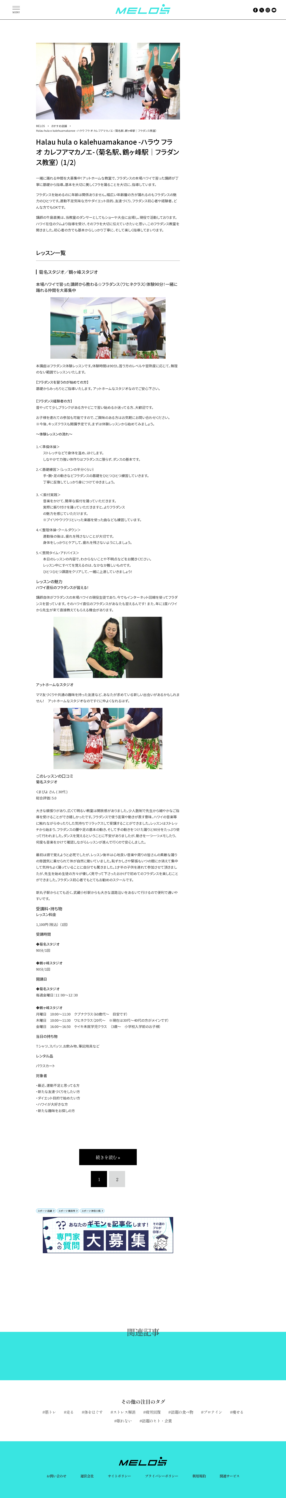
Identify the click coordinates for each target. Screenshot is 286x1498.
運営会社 (87, 1475)
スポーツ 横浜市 (67, 1210)
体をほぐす (93, 1412)
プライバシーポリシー (161, 1475)
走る (70, 1412)
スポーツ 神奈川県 (91, 1210)
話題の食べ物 (182, 1412)
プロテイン (213, 1412)
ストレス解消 (124, 1412)
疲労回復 (153, 1412)
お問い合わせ (56, 1475)
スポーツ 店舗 (45, 1210)
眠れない (124, 1421)
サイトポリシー (119, 1475)
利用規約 (198, 1475)
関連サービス (230, 1475)
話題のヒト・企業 (157, 1421)
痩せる (238, 1412)
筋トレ (50, 1412)
